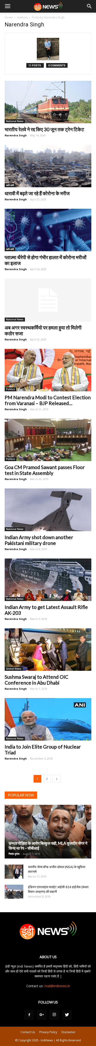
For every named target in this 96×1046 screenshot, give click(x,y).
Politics (10, 389)
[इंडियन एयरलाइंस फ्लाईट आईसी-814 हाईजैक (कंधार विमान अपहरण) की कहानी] (14, 892)
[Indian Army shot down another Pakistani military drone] (48, 509)
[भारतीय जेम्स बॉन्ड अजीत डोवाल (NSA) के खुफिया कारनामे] (14, 872)
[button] (89, 6)
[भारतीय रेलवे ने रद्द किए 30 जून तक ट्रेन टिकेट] (48, 102)
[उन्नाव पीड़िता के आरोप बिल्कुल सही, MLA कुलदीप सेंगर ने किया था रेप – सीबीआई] (48, 832)
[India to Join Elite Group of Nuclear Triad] (48, 719)
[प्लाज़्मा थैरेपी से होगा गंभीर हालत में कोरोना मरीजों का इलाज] (48, 230)
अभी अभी (10, 185)
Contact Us (28, 1032)
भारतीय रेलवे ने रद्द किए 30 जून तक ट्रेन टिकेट (44, 129)
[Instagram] (54, 1015)
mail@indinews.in (57, 986)
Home (9, 17)
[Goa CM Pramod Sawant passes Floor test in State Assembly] (48, 440)
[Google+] (41, 1015)
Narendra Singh (16, 135)
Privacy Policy (48, 1032)
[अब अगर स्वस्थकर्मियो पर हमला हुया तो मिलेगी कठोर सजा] (48, 300)
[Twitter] (67, 1015)
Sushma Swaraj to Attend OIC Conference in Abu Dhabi (36, 680)
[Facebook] (29, 1015)
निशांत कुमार (14, 853)
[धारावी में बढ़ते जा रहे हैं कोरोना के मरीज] (48, 166)
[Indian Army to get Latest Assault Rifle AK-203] (48, 579)
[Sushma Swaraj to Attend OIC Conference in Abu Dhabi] (48, 649)
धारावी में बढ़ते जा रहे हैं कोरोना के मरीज (37, 193)
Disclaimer (68, 1032)
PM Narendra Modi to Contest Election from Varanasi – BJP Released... (48, 400)
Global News (13, 668)
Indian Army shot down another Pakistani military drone (39, 540)
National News (15, 121)
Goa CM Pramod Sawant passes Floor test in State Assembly (45, 470)
